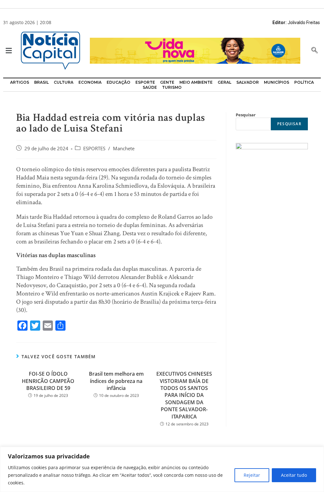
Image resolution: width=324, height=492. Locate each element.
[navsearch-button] (314, 50)
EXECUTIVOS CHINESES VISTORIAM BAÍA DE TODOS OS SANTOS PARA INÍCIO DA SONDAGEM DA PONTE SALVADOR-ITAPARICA (184, 395)
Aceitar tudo (294, 475)
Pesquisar (246, 115)
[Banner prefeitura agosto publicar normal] (195, 50)
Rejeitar (252, 475)
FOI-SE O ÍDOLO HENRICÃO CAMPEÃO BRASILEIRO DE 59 (48, 381)
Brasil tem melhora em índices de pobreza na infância (116, 381)
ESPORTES (94, 149)
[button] (7, 51)
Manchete (123, 149)
